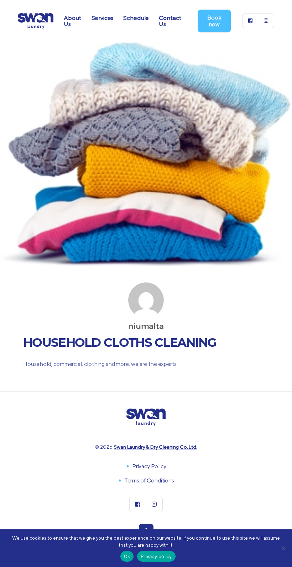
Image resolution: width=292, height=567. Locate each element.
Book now (214, 21)
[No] (283, 548)
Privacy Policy (149, 466)
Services (103, 17)
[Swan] (35, 20)
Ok (127, 556)
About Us (72, 20)
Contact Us (170, 20)
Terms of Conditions (149, 480)
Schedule (136, 17)
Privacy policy (156, 556)
